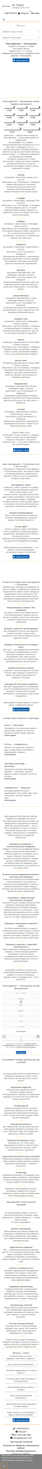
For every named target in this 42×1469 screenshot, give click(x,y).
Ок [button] (4, 1466)
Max (37, 13)
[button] (10, 735)
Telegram (24, 13)
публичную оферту (29, 1045)
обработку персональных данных (26, 1047)
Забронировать (22, 60)
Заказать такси (22, 450)
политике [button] (28, 1460)
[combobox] (21, 31)
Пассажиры (21, 1031)
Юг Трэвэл (18, 5)
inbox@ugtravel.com (22, 1438)
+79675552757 (10, 13)
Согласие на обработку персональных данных (21, 1447)
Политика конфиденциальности (21, 1451)
